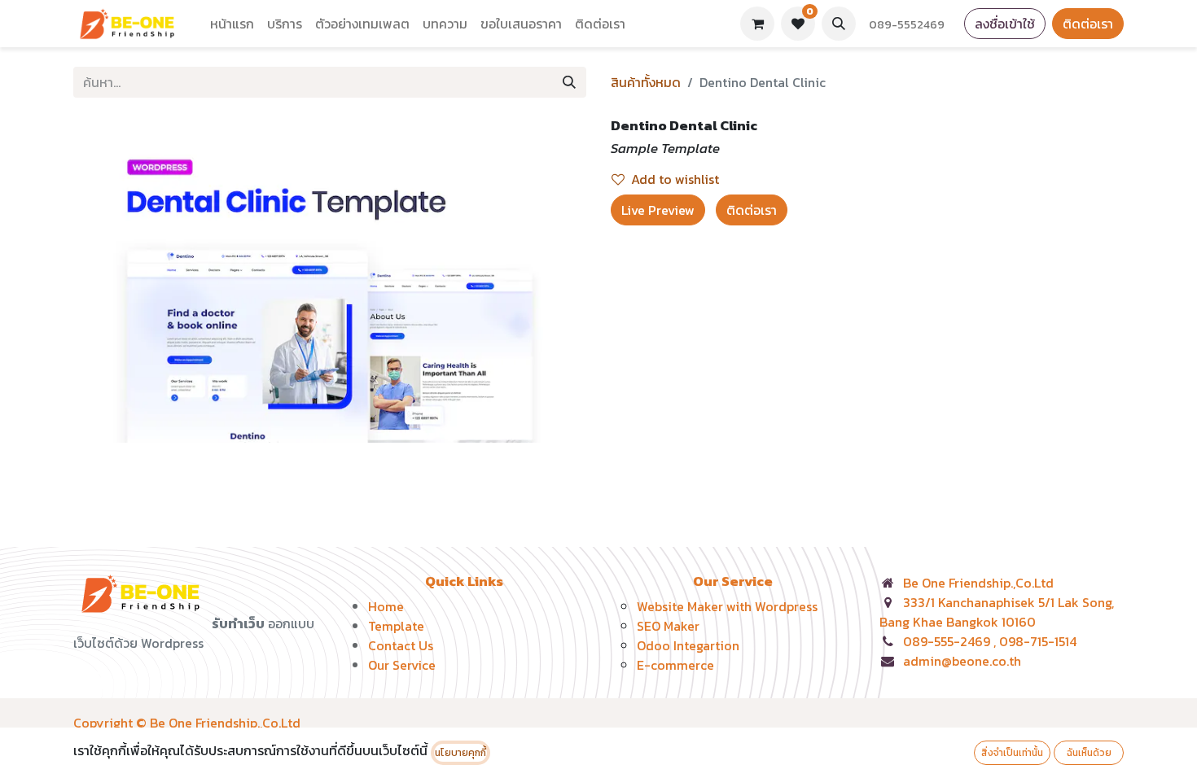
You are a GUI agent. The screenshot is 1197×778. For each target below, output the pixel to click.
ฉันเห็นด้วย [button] (1089, 752)
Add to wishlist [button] (675, 179)
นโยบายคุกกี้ (460, 752)
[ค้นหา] (569, 82)
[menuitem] (232, 23)
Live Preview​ (658, 210)
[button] (839, 24)
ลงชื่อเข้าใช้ (1005, 23)
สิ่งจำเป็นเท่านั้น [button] (1012, 752)
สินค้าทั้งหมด (646, 82)
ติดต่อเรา (1088, 23)
